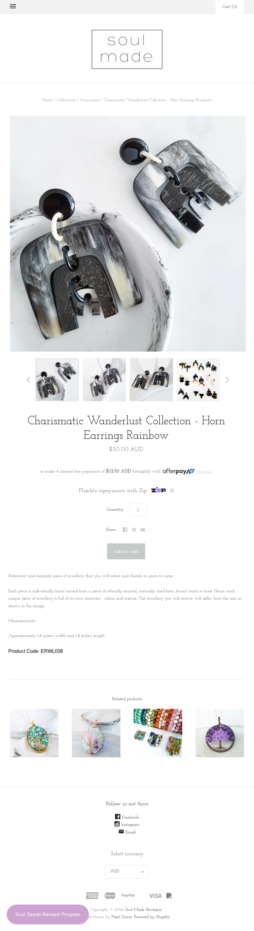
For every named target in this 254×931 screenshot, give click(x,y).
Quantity (114, 509)
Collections (66, 100)
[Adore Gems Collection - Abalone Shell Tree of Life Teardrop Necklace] (96, 733)
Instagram (130, 824)
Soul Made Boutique (143, 909)
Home (47, 100)
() (229, 6)
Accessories (90, 100)
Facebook (130, 817)
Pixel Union (121, 916)
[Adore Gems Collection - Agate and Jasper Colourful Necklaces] (158, 733)
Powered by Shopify (151, 916)
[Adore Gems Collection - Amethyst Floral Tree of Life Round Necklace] (220, 733)
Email (130, 832)
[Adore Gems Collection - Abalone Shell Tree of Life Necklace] (34, 733)
